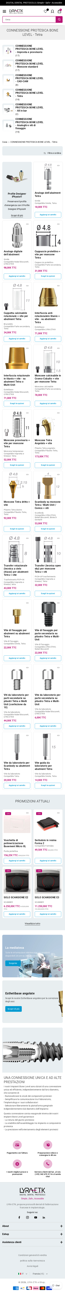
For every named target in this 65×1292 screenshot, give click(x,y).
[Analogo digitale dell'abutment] (17, 235)
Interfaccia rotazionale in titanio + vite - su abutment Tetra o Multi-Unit (17, 380)
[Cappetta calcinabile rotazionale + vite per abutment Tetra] (17, 296)
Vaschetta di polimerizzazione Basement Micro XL (15, 843)
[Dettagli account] (45, 11)
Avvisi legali (32, 1266)
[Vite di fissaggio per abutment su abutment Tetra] (17, 614)
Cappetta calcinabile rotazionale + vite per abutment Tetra (16, 316)
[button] (4, 11)
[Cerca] (59, 19)
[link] (8, 51)
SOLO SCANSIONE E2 (16, 897)
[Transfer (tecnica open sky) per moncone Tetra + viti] (48, 549)
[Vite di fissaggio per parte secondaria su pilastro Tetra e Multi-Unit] (48, 614)
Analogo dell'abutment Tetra (47, 194)
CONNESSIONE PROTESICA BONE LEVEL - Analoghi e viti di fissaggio (29, 124)
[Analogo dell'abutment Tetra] (48, 176)
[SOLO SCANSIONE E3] (48, 881)
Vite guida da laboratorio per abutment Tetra (43, 765)
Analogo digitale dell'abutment (13, 253)
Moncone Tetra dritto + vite (17, 503)
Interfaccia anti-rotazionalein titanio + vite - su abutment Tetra (47, 318)
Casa (4, 142)
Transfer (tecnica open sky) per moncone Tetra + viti (48, 568)
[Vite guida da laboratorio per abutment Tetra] (48, 746)
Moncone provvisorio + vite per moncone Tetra (17, 443)
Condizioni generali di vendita (32, 1255)
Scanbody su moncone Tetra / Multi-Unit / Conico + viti (48, 505)
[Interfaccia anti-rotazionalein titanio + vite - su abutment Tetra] (48, 296)
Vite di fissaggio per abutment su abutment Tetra (17, 633)
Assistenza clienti (11, 1242)
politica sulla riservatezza (32, 1260)
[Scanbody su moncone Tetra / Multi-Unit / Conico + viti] (48, 485)
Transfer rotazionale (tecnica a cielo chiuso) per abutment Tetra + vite (16, 570)
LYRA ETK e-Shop (36, 1282)
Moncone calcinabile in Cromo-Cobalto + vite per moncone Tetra (48, 378)
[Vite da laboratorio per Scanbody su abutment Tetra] (17, 746)
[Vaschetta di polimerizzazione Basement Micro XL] (17, 824)
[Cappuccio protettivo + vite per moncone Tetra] (48, 235)
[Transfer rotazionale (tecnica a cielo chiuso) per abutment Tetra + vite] (17, 549)
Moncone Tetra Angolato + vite (43, 442)
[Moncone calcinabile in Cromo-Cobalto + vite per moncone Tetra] (48, 359)
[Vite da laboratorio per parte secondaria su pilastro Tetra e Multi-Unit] (48, 678)
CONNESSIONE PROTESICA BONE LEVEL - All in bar (29, 107)
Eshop (5, 1234)
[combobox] (29, 19)
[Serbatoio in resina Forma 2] (48, 824)
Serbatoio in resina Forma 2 (46, 842)
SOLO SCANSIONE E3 (47, 897)
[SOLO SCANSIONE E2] (17, 881)
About (5, 1226)
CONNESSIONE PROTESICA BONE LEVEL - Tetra (29, 93)
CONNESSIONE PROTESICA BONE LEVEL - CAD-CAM (29, 78)
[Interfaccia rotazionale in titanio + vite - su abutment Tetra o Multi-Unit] (17, 359)
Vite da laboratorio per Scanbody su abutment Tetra (17, 765)
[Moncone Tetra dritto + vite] (17, 485)
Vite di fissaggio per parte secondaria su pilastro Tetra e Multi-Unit (47, 635)
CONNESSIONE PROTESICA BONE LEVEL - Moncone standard (29, 63)
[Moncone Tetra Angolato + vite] (48, 424)
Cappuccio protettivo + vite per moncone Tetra (47, 254)
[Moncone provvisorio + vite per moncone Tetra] (17, 424)
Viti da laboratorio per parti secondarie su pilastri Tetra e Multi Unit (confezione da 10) (16, 701)
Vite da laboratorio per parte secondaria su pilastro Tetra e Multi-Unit (47, 699)
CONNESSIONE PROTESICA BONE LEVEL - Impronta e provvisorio (29, 49)
